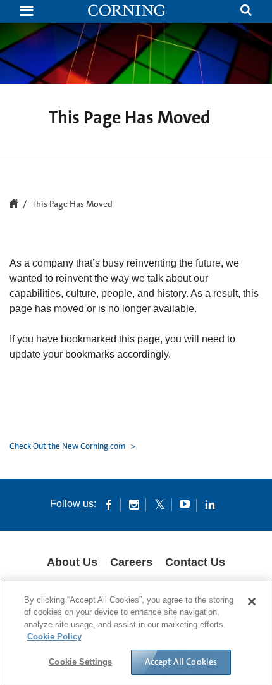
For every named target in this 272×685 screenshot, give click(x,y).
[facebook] (108, 503)
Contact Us (195, 562)
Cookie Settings (80, 662)
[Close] (252, 601)
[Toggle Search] (246, 12)
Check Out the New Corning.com (68, 446)
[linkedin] (210, 503)
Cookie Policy (54, 636)
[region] (136, 633)
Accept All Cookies (181, 661)
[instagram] (134, 503)
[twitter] (159, 503)
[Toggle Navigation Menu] (26, 11)
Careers (131, 562)
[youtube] (184, 503)
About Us (72, 562)
